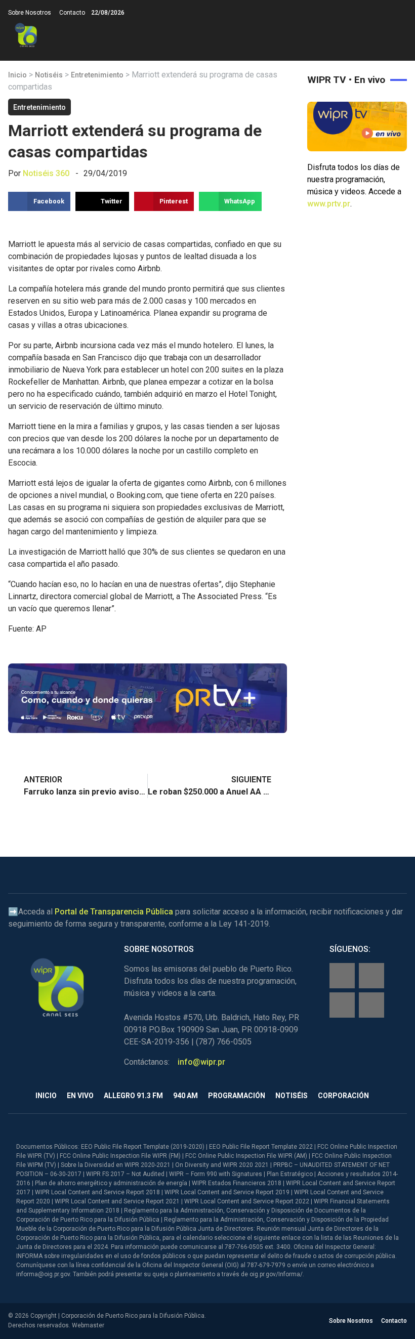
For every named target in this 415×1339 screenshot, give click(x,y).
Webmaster (88, 1325)
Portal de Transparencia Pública (114, 911)
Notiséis (49, 75)
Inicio (17, 75)
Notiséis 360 (46, 173)
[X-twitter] (342, 1005)
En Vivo (80, 1096)
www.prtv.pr (328, 203)
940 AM (185, 1096)
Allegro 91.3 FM (133, 1096)
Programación (236, 1096)
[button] (398, 35)
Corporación (343, 1096)
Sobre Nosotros (29, 12)
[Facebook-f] (342, 975)
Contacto (72, 12)
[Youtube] (371, 1005)
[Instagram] (371, 975)
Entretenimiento (97, 75)
